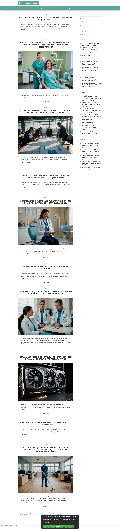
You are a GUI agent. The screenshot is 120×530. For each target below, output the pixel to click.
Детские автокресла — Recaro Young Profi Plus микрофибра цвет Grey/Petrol (90, 151)
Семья (79, 8)
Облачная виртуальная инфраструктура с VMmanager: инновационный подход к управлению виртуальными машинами (90, 126)
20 (47, 514)
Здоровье (49, 8)
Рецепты (42, 8)
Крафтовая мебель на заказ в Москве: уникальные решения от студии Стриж (90, 133)
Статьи (85, 8)
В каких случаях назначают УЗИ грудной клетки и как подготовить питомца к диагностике (90, 63)
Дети (83, 18)
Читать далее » (46, 101)
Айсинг (85, 31)
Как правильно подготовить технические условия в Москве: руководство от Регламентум (90, 57)
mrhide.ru (70, 527)
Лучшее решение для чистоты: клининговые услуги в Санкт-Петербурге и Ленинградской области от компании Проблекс (46, 450)
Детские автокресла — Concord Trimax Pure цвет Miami (91, 157)
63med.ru (57, 527)
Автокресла (87, 22)
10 (44, 514)
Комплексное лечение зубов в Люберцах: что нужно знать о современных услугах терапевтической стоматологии (45, 45)
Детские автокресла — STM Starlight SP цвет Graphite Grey (91, 163)
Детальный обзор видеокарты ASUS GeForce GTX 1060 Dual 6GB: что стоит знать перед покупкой (91, 85)
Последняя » (60, 514)
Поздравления (71, 8)
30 (50, 514)
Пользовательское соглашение (10, 525)
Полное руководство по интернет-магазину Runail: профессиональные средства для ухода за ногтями (91, 110)
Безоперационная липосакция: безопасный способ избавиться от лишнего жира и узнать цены (91, 69)
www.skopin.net (64, 527)
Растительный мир (59, 8)
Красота (84, 25)
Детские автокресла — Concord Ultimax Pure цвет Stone (91, 145)
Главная (35, 8)
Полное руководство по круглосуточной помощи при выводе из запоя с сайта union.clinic (91, 79)
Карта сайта (2, 525)
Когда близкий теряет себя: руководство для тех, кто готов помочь (90, 90)
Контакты (17, 525)
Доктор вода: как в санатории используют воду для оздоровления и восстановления (91, 104)
